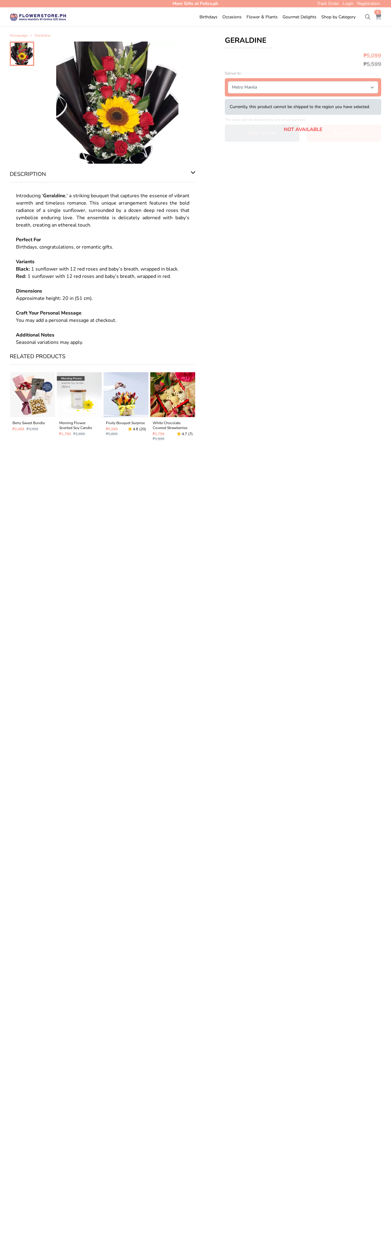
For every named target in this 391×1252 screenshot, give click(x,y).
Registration (368, 3)
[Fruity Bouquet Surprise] (126, 408)
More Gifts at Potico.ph (195, 3)
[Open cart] (378, 17)
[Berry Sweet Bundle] (32, 408)
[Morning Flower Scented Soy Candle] (79, 408)
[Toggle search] (368, 17)
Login (348, 3)
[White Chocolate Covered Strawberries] (172, 408)
